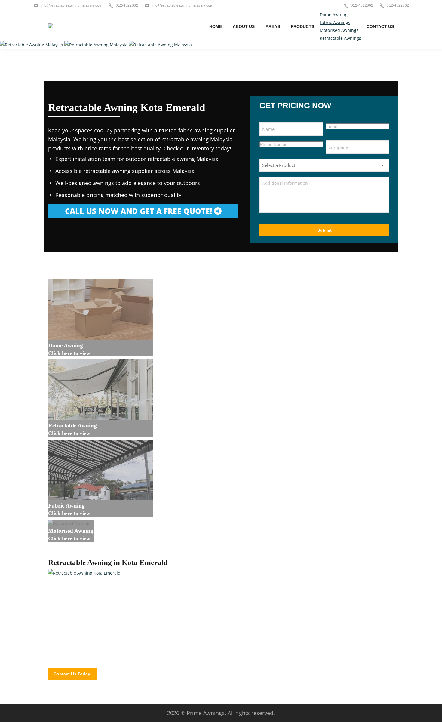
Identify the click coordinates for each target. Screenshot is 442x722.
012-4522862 (127, 5)
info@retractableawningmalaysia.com (71, 5)
